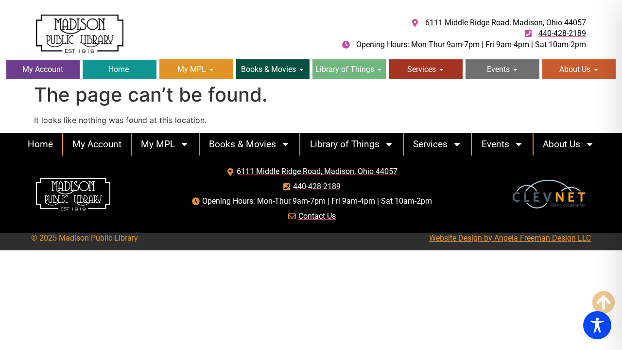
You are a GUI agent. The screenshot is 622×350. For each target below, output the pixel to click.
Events (495, 144)
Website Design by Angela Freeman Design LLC (510, 238)
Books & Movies (242, 144)
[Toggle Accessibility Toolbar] (597, 325)
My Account (96, 144)
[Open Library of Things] (380, 69)
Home (40, 144)
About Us (561, 144)
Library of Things (345, 144)
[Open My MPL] (211, 69)
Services (430, 144)
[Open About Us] (596, 69)
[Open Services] (441, 69)
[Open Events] (515, 69)
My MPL (158, 144)
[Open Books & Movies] (301, 69)
